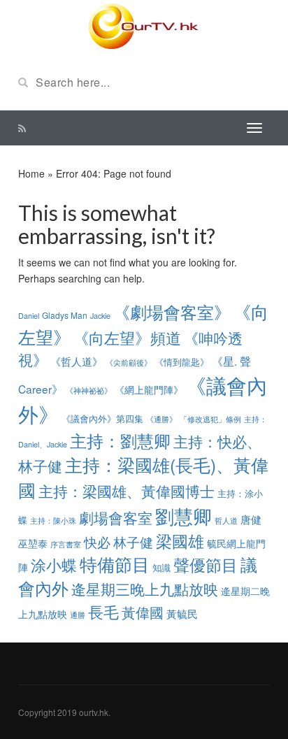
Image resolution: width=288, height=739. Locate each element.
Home (31, 173)
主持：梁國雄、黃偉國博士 (126, 490)
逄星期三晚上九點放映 (144, 588)
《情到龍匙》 (181, 361)
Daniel (28, 315)
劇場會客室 (115, 517)
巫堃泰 (33, 543)
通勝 (77, 615)
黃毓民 (182, 613)
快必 (97, 542)
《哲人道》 (76, 360)
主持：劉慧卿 (120, 440)
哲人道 (226, 520)
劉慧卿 (183, 515)
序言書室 (65, 544)
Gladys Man (64, 315)
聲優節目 (205, 564)
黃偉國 (143, 612)
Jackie (100, 315)
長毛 (103, 611)
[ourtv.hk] (144, 27)
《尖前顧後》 (129, 362)
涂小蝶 (54, 564)
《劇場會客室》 (172, 311)
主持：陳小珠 (53, 520)
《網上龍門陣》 (149, 389)
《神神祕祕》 (89, 390)
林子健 (133, 542)
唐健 (250, 519)
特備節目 (115, 563)
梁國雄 (180, 540)
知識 (161, 567)
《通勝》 (161, 419)
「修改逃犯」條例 (210, 418)
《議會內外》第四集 (102, 418)
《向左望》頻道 (127, 337)
